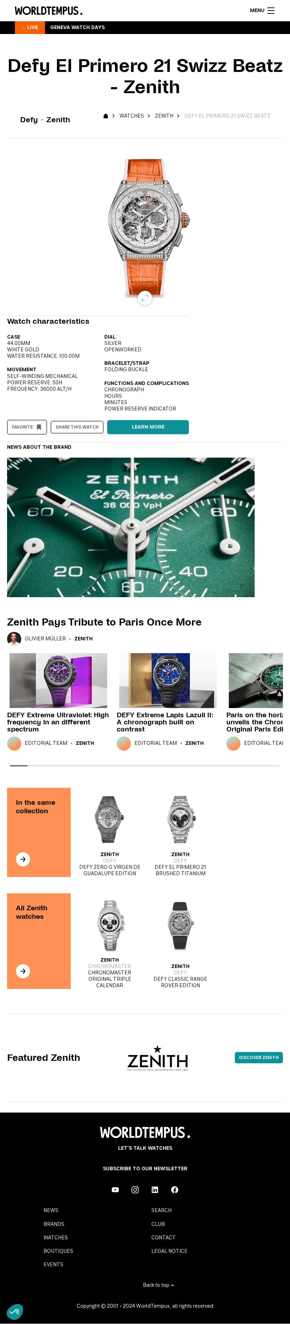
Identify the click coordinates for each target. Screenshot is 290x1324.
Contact (163, 1237)
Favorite (22, 427)
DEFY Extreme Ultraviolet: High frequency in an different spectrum (58, 722)
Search (161, 1210)
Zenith (164, 116)
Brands (54, 1224)
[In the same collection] (23, 859)
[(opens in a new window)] (115, 1190)
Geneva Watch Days (77, 27)
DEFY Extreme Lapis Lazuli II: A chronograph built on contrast (165, 722)
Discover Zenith (259, 1058)
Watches (132, 116)
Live (32, 27)
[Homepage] (48, 10)
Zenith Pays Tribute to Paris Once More (104, 622)
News (51, 1210)
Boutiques (58, 1251)
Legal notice (169, 1251)
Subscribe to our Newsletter (145, 1168)
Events (53, 1264)
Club (158, 1224)
